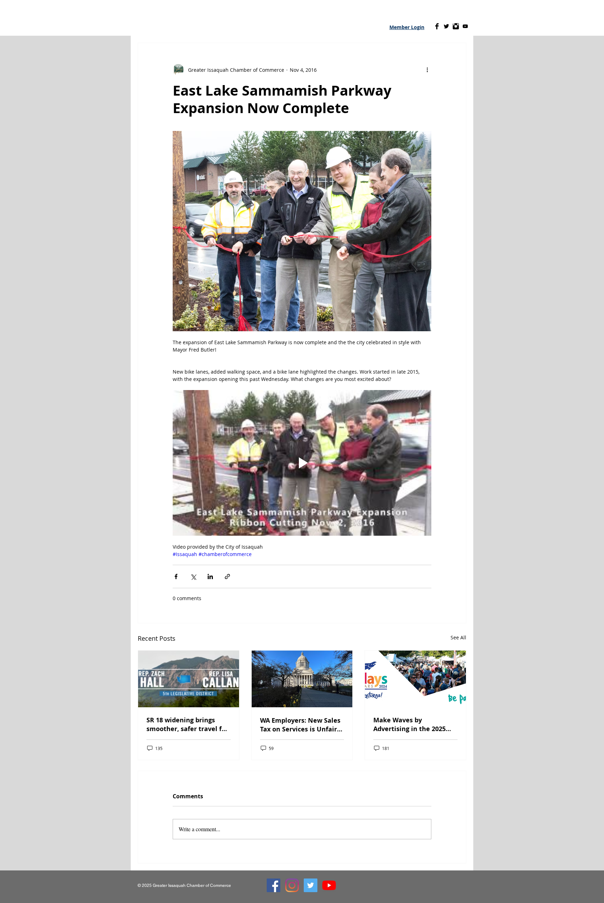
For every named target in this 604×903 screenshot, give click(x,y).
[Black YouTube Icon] (465, 26)
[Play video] (302, 463)
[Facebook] (273, 885)
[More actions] (427, 69)
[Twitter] (310, 885)
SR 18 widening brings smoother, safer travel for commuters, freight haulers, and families (187, 724)
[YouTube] (329, 885)
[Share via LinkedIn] (210, 576)
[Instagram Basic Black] (456, 26)
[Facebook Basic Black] (437, 26)
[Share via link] (227, 576)
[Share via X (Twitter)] (193, 576)
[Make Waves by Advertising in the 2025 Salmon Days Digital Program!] (415, 679)
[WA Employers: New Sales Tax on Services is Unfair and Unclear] (302, 679)
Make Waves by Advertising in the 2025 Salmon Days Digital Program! (409, 724)
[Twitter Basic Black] (446, 26)
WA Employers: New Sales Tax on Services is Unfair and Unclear (300, 725)
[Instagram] (292, 885)
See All (458, 637)
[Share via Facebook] (176, 576)
